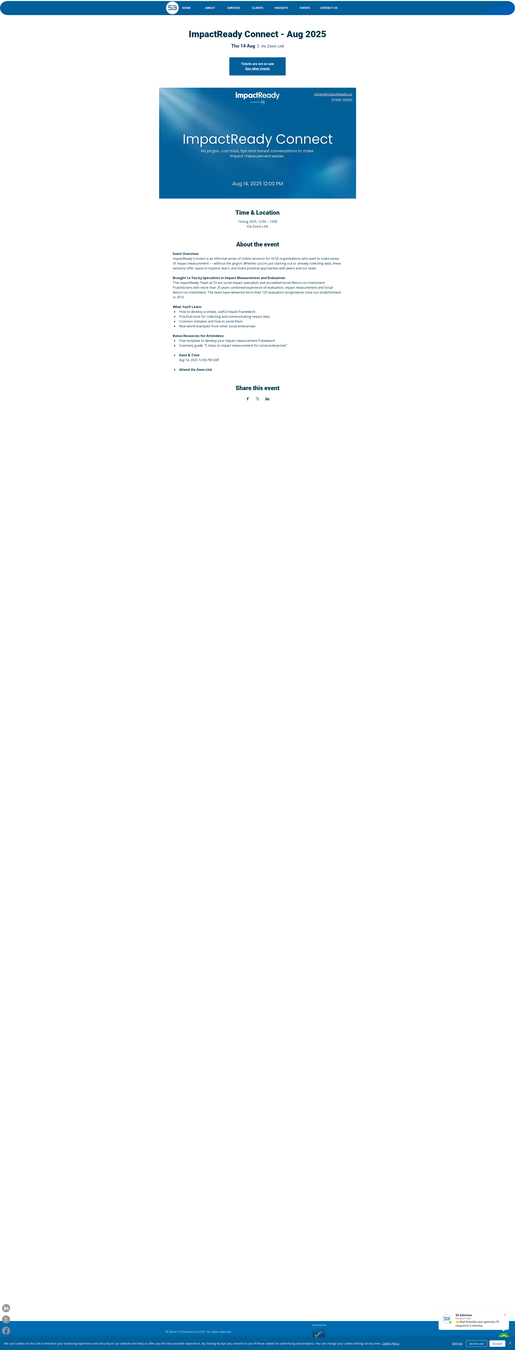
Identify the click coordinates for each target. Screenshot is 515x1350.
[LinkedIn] (6, 1308)
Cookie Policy (390, 1343)
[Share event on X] (258, 398)
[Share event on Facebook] (248, 398)
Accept (497, 1344)
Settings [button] (457, 1343)
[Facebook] (6, 1331)
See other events (257, 69)
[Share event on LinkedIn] (267, 398)
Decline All (476, 1344)
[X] (6, 1319)
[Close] (510, 1343)
